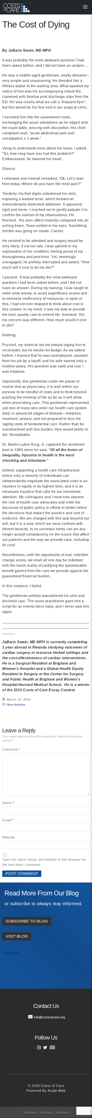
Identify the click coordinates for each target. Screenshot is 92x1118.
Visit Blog (17, 936)
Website (8, 837)
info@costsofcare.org (49, 1017)
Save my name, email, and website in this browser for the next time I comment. (44, 862)
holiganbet (29, 1112)
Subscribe (11, 952)
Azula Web (56, 1090)
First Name (15, 967)
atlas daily (46, 1112)
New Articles (16, 704)
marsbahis (62, 1112)
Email (8, 820)
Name (8, 803)
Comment (11, 749)
